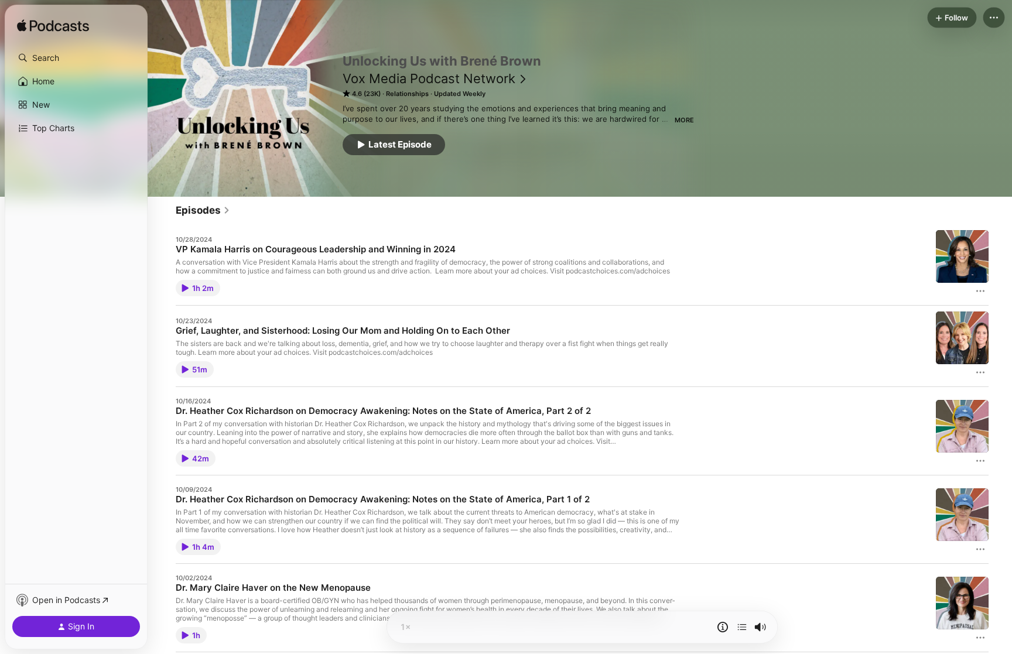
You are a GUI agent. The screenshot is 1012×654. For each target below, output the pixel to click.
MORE (684, 120)
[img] (53, 26)
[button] (76, 58)
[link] (203, 210)
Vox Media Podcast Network (429, 78)
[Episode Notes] (723, 627)
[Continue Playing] (742, 627)
